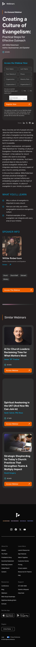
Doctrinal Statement (7, 561)
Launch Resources (23, 550)
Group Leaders (22, 568)
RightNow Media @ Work (8, 600)
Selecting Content (6, 564)
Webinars (4, 593)
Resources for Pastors (25, 572)
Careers (3, 572)
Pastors (30, 521)
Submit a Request (23, 589)
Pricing (20, 564)
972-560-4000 (22, 586)
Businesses (15, 521)
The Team (4, 554)
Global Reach (5, 568)
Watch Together (23, 557)
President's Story (6, 557)
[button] (8, 629)
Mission (3, 550)
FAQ (19, 575)
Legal (2, 637)
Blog (2, 589)
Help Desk (21, 593)
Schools (23, 521)
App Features (22, 554)
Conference (5, 586)
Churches (6, 521)
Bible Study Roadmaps (8, 597)
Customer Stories (23, 561)
